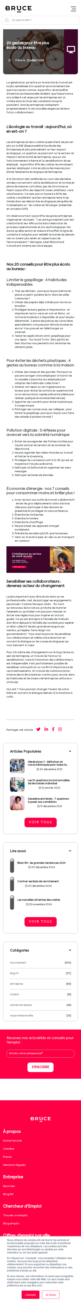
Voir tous (40, 822)
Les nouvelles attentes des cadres (38, 900)
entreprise (16, 984)
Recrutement (18, 963)
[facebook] (53, 730)
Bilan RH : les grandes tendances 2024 (41, 863)
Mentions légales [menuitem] (14, 1165)
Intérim (14, 994)
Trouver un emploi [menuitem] (15, 1215)
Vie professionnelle (21, 1016)
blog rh (14, 973)
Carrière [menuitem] (8, 1149)
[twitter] (38, 730)
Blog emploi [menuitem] (11, 1223)
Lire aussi (18, 851)
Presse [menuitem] (7, 1157)
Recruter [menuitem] (9, 1186)
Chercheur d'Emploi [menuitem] (22, 1206)
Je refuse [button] (50, 1294)
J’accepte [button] (30, 1294)
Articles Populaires (25, 751)
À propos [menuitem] (12, 1132)
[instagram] (60, 730)
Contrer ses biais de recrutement (38, 881)
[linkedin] (46, 730)
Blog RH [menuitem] (8, 1194)
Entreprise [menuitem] (13, 1177)
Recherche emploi (21, 1005)
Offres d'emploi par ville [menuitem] (26, 1236)
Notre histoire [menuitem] (12, 1141)
